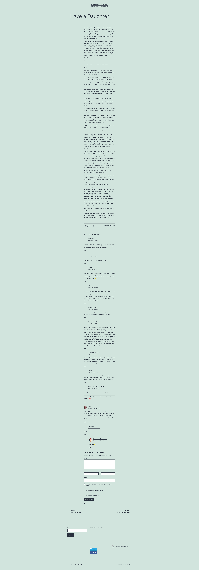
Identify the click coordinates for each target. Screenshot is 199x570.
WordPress (129, 564)
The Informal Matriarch (99, 5)
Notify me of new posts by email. (91, 495)
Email (102, 471)
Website (85, 477)
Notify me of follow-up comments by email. (93, 490)
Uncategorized (112, 225)
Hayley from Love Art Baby (96, 386)
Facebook (94, 552)
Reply (85, 250)
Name (85, 471)
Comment (86, 458)
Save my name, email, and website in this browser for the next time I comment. (98, 485)
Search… (69, 527)
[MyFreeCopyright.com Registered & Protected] (122, 546)
